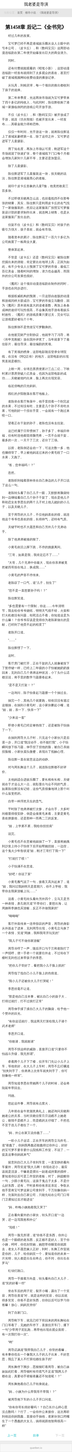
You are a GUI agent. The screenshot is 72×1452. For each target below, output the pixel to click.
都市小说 (30, 12)
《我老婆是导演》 (49, 12)
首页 (20, 12)
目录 (36, 1435)
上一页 (12, 1435)
